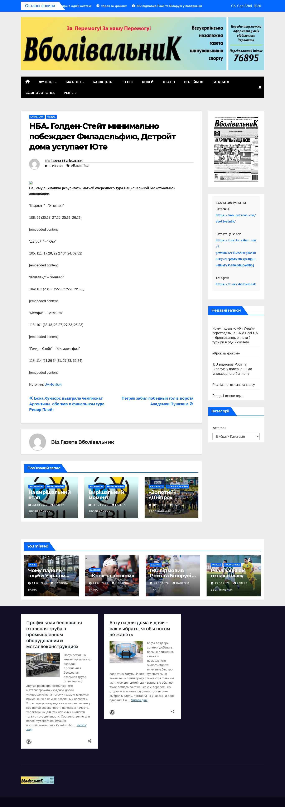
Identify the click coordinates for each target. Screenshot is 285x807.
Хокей (148, 82)
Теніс (128, 82)
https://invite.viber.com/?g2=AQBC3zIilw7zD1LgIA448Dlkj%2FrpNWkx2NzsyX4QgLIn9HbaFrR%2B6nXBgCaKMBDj (236, 253)
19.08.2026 (223, 583)
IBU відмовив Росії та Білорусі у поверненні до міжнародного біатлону (232, 369)
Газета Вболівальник (66, 160)
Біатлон (74, 82)
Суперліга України (177, 486)
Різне (69, 93)
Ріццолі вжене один (228, 396)
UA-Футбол (53, 384)
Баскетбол (103, 82)
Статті (169, 82)
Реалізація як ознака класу (233, 384)
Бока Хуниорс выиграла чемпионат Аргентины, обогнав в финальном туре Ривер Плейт (67, 404)
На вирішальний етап (49, 494)
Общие (51, 117)
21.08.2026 (40, 583)
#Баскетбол (80, 166)
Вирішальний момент (106, 494)
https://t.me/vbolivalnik (236, 284)
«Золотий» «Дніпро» (162, 494)
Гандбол (221, 82)
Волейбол (193, 82)
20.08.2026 (162, 583)
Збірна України (55, 486)
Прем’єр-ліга (232, 565)
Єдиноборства (40, 93)
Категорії (219, 428)
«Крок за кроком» (226, 353)
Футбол (47, 82)
